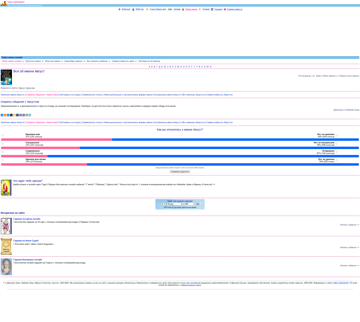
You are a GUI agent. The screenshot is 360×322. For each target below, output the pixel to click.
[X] (11, 115)
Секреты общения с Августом (41, 94)
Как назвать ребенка (98, 61)
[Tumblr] (20, 115)
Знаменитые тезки (92, 94)
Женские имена (54, 61)
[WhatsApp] (26, 115)
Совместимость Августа (219, 94)
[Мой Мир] (8, 115)
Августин (30, 88)
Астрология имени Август (167, 94)
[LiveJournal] (17, 115)
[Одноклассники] (5, 115)
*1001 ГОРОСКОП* (341, 283)
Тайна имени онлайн (13, 61)
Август (22, 88)
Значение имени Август (12, 94)
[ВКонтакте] (2, 115)
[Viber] (23, 115)
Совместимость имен (124, 61)
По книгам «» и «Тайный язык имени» (328, 76)
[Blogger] (14, 115)
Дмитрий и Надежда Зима (346, 110)
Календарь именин (75, 61)
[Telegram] (30, 115)
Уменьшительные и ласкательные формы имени (128, 94)
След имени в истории (69, 94)
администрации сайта (191, 285)
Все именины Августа (193, 94)
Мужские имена (34, 61)
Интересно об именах (151, 61)
